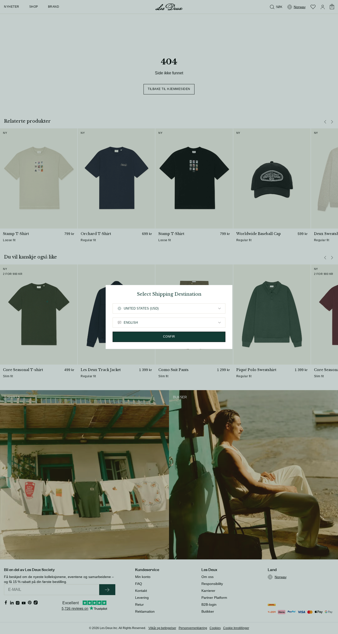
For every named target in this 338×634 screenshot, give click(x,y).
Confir (169, 336)
